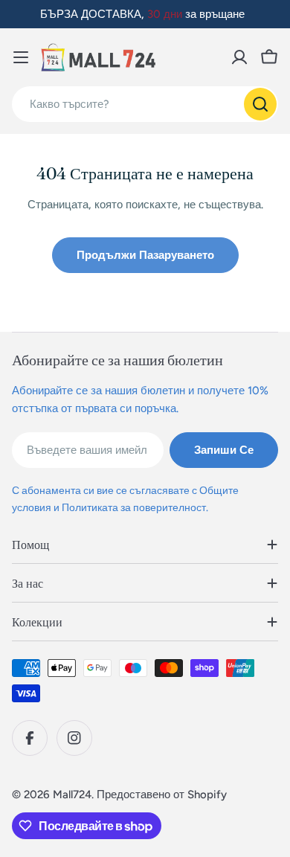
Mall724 (72, 794)
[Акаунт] (239, 57)
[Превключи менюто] (21, 57)
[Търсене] (260, 104)
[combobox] (145, 104)
